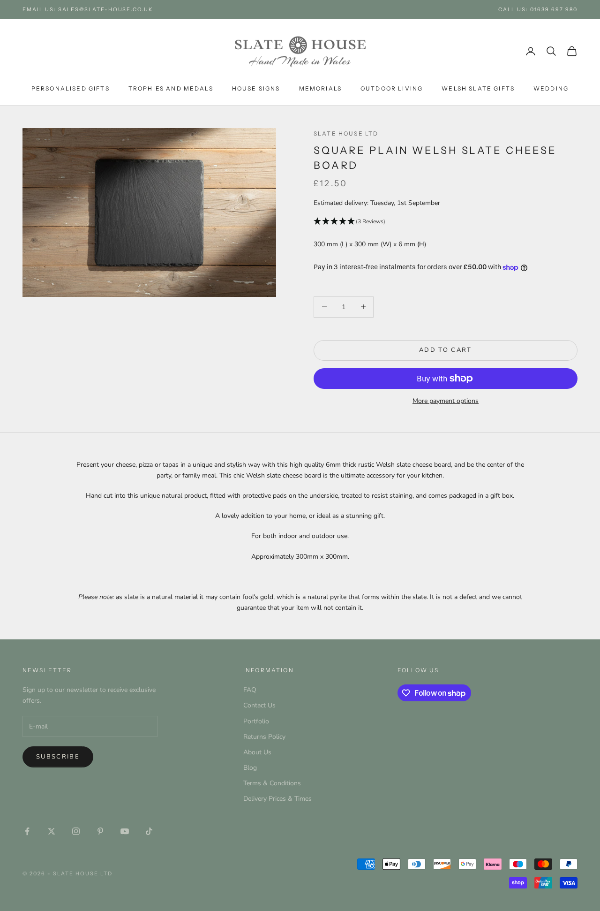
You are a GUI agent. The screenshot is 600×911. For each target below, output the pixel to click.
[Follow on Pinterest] (100, 831)
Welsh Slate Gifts (478, 88)
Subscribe (58, 756)
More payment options (445, 400)
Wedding (551, 88)
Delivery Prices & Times (277, 798)
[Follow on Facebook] (27, 831)
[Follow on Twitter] (51, 831)
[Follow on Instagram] (76, 831)
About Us (257, 752)
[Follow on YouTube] (124, 831)
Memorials (320, 88)
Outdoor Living (391, 88)
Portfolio (256, 721)
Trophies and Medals (170, 88)
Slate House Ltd (346, 133)
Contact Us (259, 705)
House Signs (256, 88)
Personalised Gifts (70, 88)
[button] (446, 222)
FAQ (249, 689)
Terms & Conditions (272, 783)
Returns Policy (264, 736)
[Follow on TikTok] (149, 831)
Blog (250, 767)
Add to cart (445, 350)
